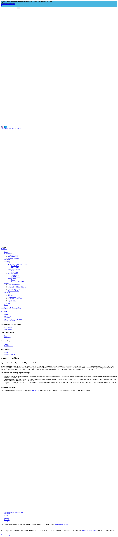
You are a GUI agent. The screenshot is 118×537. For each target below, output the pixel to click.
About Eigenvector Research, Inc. (13, 512)
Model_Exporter (15, 277)
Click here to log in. (6, 535)
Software (6, 263)
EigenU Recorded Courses (15, 289)
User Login (15, 128)
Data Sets (10, 295)
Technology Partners (13, 258)
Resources (7, 292)
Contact (6, 305)
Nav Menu (4, 249)
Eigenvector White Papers (15, 298)
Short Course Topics (13, 291)
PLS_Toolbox (15, 266)
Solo (12, 270)
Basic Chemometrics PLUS (15, 284)
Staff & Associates (13, 256)
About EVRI (7, 253)
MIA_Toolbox (15, 267)
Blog (19, 128)
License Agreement (9, 320)
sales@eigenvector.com (61, 524)
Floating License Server (17, 281)
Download (7, 317)
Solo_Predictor (15, 275)
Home (6, 252)
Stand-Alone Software (14, 269)
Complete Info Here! (8, 4)
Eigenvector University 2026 (15, 286)
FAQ (10, 128)
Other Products (12, 278)
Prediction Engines (13, 273)
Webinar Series (12, 301)
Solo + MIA (14, 272)
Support (6, 128)
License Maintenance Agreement (13, 319)
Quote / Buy (7, 316)
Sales (2, 128)
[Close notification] (2, 6)
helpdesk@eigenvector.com (89, 530)
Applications (7, 259)
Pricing (6, 314)
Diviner (13, 280)
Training (6, 283)
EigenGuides (11, 300)
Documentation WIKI (14, 297)
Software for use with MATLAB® (17, 264)
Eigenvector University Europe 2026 (18, 287)
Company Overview (13, 255)
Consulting (7, 261)
